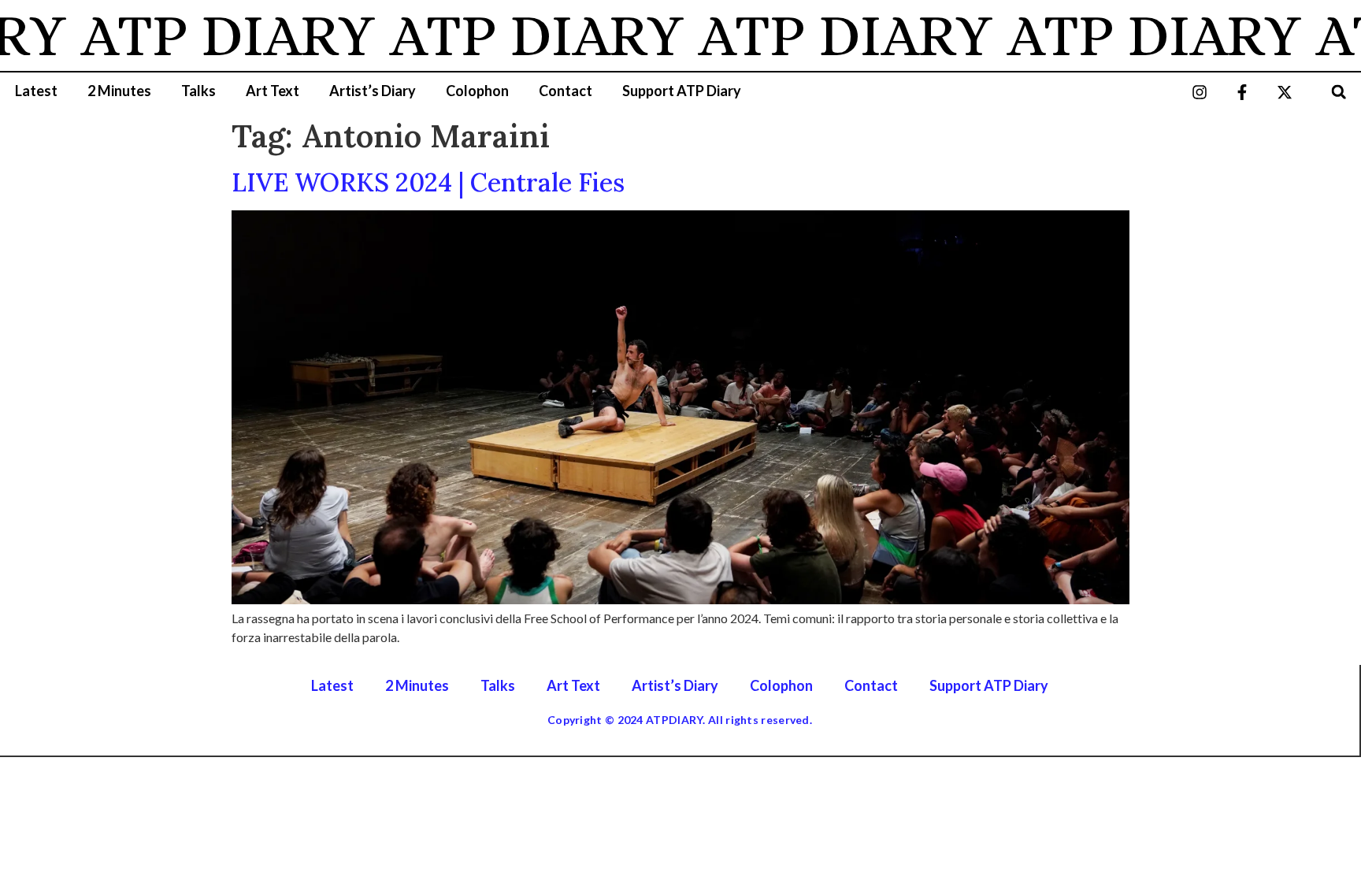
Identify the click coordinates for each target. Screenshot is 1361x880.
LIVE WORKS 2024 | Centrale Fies (428, 182)
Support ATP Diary (681, 90)
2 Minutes (119, 90)
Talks (198, 90)
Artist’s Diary (372, 90)
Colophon (477, 90)
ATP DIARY (211, 35)
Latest (36, 90)
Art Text (272, 90)
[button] (1339, 92)
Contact (565, 90)
